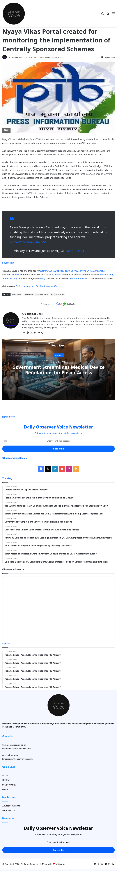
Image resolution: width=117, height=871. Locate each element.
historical (56, 274)
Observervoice (42, 294)
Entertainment (77, 278)
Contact (6, 780)
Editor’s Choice (85, 270)
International (57, 270)
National (44, 270)
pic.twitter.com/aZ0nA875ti (28, 242)
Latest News (29, 294)
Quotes (15, 274)
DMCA (5, 789)
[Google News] (65, 304)
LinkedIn (52, 286)
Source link (8, 262)
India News (16, 294)
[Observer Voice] (13, 13)
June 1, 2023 (75, 251)
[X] (31, 332)
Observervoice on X (13, 569)
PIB (52, 294)
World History (106, 274)
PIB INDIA (60, 294)
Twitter (19, 286)
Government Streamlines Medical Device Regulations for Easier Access (58, 370)
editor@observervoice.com (20, 758)
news (67, 270)
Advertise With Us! (11, 806)
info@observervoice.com (19, 748)
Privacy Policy (9, 785)
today (42, 278)
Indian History (9, 278)
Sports (74, 270)
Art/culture (100, 270)
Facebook (40, 286)
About (5, 775)
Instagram (28, 286)
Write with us (8, 810)
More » (63, 327)
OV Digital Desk (15, 57)
